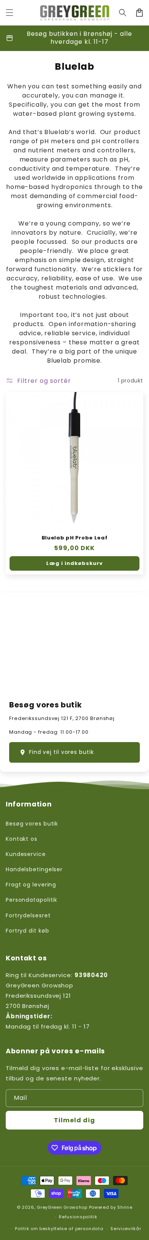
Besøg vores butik (32, 823)
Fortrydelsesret (28, 915)
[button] (9, 12)
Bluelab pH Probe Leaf (75, 538)
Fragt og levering (31, 884)
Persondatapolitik (31, 900)
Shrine (124, 1207)
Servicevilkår (125, 1229)
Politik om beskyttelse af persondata (59, 1229)
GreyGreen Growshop (62, 1207)
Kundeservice (26, 854)
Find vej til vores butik (61, 752)
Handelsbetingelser (34, 869)
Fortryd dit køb (27, 930)
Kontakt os (21, 839)
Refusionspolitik (78, 1217)
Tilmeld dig (74, 1120)
